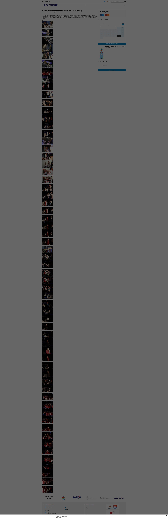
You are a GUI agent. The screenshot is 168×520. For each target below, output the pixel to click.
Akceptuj (60, 517)
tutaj (66, 516)
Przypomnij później (58, 517)
